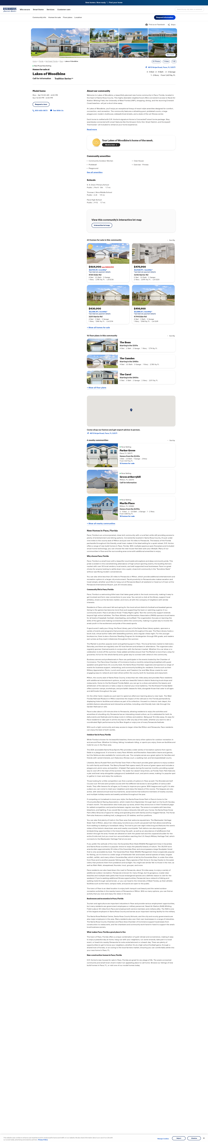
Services (50, 9)
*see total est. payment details (99, 271)
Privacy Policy (43, 1140)
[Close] (204, 1138)
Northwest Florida (52, 61)
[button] (165, 17)
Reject (179, 1138)
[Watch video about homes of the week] (95, 142)
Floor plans (67, 17)
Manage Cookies (163, 1139)
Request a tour (41, 104)
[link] (60, 43)
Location (78, 17)
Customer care (63, 9)
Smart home (38, 9)
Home (35, 61)
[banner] (104, 3)
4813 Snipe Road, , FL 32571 (161, 67)
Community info (39, 17)
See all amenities (94, 172)
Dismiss (194, 1138)
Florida (41, 61)
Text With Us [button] (58, 110)
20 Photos (156, 61)
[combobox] (189, 9)
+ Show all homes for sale (98, 327)
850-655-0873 (41, 110)
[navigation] (55, 61)
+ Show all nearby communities (101, 523)
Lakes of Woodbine (71, 61)
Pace (61, 61)
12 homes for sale (127, 463)
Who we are (25, 9)
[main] (104, 581)
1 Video (166, 61)
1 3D (174, 61)
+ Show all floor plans (96, 387)
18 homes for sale (127, 516)
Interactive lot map (102, 225)
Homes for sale (54, 17)
